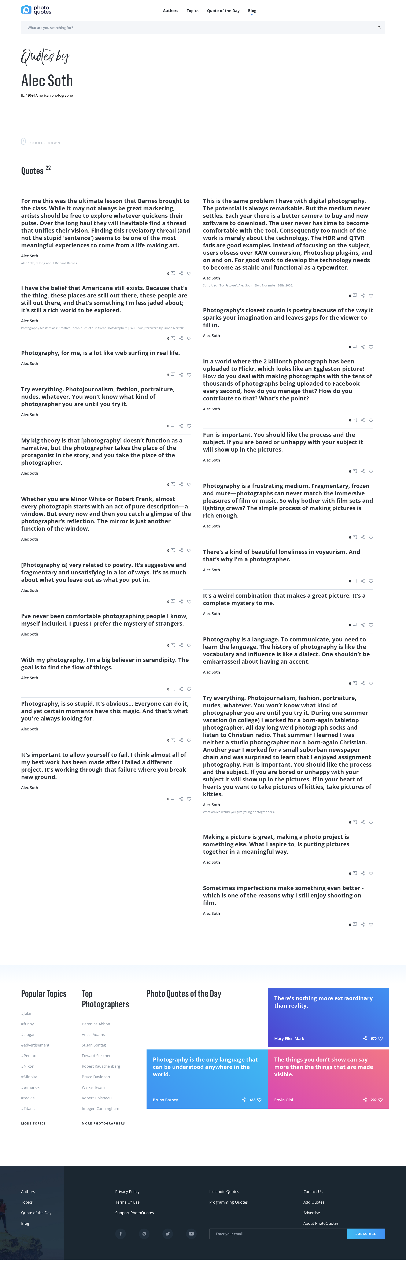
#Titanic (28, 1108)
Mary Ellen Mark (289, 1038)
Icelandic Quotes (224, 1191)
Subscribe (365, 1234)
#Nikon (27, 1066)
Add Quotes (313, 1202)
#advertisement (35, 1045)
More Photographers (103, 1123)
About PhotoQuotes (321, 1223)
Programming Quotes (228, 1202)
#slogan (28, 1034)
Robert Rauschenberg (101, 1066)
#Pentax (28, 1055)
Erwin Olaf (283, 1099)
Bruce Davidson (96, 1076)
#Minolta (29, 1076)
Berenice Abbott (96, 1023)
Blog (252, 10)
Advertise (311, 1212)
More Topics (33, 1123)
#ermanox (30, 1087)
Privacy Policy (127, 1191)
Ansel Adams (93, 1034)
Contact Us (313, 1191)
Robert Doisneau (97, 1097)
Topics (193, 10)
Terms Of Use (127, 1202)
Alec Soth (29, 255)
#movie (28, 1097)
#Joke (26, 1013)
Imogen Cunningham (100, 1108)
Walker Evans (94, 1087)
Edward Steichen (96, 1055)
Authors (170, 10)
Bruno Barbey (165, 1099)
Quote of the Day (223, 10)
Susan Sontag (94, 1045)
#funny (27, 1023)
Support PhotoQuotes (134, 1212)
